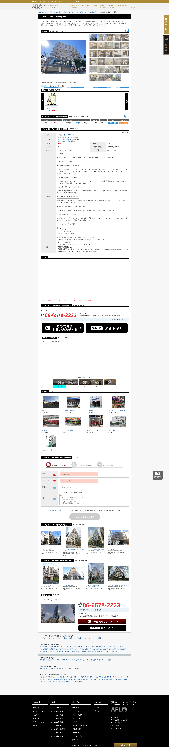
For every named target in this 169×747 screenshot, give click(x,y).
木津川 (121, 677)
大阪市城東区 (59, 649)
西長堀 (72, 139)
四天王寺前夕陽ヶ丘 (111, 679)
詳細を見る (113, 123)
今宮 (41, 679)
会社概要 (75, 708)
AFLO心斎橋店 (57, 711)
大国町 (126, 677)
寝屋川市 (99, 651)
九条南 (94, 660)
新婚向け (36, 708)
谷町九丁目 (43, 682)
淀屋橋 (103, 679)
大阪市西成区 (95, 649)
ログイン (112, 6)
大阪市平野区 (44, 651)
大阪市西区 (64, 135)
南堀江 (69, 135)
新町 (41, 660)
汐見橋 (68, 141)
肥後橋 (69, 668)
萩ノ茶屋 (79, 682)
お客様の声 (76, 718)
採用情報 (75, 740)
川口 (90, 660)
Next (85, 56)
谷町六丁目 (97, 679)
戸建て (35, 715)
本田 (106, 660)
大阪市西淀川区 (103, 646)
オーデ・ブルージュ (68, 585)
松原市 (104, 651)
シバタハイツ (112, 549)
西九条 (75, 679)
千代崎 (102, 660)
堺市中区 (72, 651)
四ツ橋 (77, 668)
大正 (78, 677)
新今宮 (88, 679)
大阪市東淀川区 (113, 646)
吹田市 (94, 651)
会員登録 (103, 6)
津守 (92, 679)
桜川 (69, 137)
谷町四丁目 (67, 682)
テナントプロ (77, 736)
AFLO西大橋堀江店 (59, 729)
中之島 (61, 679)
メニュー (133, 6)
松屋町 (66, 679)
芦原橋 (101, 677)
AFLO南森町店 (57, 722)
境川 (98, 660)
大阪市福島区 (52, 646)
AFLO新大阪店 (57, 736)
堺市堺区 (66, 651)
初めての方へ (74, 6)
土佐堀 (87, 660)
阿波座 (110, 660)
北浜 (59, 682)
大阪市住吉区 (77, 649)
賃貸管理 (75, 733)
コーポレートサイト (80, 725)
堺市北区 (84, 651)
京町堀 (59, 660)
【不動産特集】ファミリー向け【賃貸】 (51, 638)
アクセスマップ (78, 711)
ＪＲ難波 (59, 677)
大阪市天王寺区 (85, 646)
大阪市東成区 (122, 646)
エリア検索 (86, 6)
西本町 (82, 660)
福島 (62, 682)
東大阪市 (114, 651)
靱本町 (68, 660)
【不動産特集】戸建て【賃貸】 (72, 638)
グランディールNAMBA (47, 585)
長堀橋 (117, 677)
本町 (72, 668)
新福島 (120, 679)
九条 (72, 660)
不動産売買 (76, 729)
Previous (42, 56)
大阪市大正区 (76, 646)
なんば (96, 677)
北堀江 (50, 660)
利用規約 (52, 510)
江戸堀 (54, 660)
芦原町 (82, 677)
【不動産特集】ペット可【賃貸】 (91, 638)
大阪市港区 (68, 646)
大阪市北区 (51, 651)
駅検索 (94, 6)
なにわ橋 (73, 682)
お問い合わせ (122, 6)
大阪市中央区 (59, 651)
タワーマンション (39, 722)
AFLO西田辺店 (57, 733)
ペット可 (36, 718)
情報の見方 (124, 132)
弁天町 (71, 679)
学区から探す (38, 725)
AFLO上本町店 (57, 715)
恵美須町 (56, 679)
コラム (74, 722)
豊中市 (89, 651)
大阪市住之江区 (121, 649)
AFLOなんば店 (57, 708)
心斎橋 (92, 677)
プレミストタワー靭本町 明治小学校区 (95, 549)
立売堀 (64, 660)
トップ (64, 6)
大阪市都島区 (44, 646)
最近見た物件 (125, 745)
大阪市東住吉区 (86, 649)
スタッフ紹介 (77, 715)
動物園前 (125, 679)
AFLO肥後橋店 (57, 718)
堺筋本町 (50, 679)
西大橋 (56, 668)
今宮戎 (45, 679)
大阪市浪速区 (94, 646)
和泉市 (109, 651)
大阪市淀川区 (104, 649)
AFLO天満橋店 (57, 725)
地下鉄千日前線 (62, 137)
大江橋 (49, 682)
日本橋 (112, 677)
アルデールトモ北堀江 (46, 549)
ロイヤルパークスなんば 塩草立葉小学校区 (119, 585)
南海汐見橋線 (61, 141)
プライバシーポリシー (63, 510)
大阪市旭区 (51, 649)
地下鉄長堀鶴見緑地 (63, 139)
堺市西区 (78, 651)
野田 (79, 679)
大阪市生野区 (44, 649)
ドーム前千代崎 (44, 668)
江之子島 (76, 660)
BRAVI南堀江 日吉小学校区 (93, 585)
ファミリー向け (39, 711)
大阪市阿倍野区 (68, 649)
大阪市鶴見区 (112, 649)
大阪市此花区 (60, 646)
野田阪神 (54, 682)
